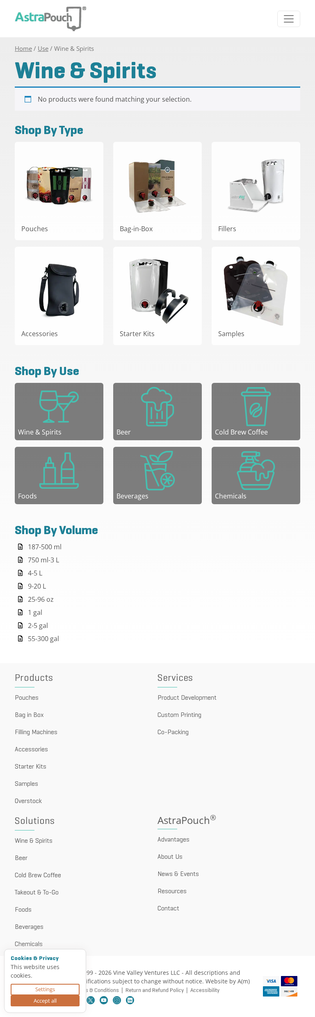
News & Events (178, 874)
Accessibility (204, 990)
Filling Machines (36, 732)
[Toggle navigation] (288, 19)
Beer (21, 858)
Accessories (31, 750)
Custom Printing (179, 715)
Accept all (45, 1000)
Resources (172, 891)
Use (43, 48)
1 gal (35, 612)
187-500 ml (45, 546)
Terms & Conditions (96, 990)
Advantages (173, 840)
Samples (26, 784)
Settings (45, 989)
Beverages (29, 927)
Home (23, 48)
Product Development (187, 698)
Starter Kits (30, 767)
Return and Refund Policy (155, 990)
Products (34, 678)
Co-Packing (173, 732)
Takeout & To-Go (37, 893)
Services (175, 678)
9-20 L (37, 586)
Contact (168, 909)
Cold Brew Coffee (38, 875)
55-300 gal (43, 638)
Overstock (28, 801)
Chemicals (29, 944)
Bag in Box (29, 715)
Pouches (27, 698)
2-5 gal (38, 625)
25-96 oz (41, 599)
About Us (170, 857)
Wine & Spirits (33, 841)
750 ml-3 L (43, 559)
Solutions (35, 821)
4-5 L (35, 573)
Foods (23, 910)
